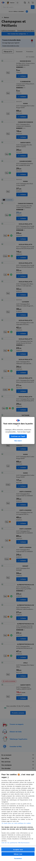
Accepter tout (18, 849)
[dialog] (18, 816)
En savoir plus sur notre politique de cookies (16, 823)
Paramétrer (18, 858)
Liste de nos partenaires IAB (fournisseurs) (15, 842)
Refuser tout (18, 854)
